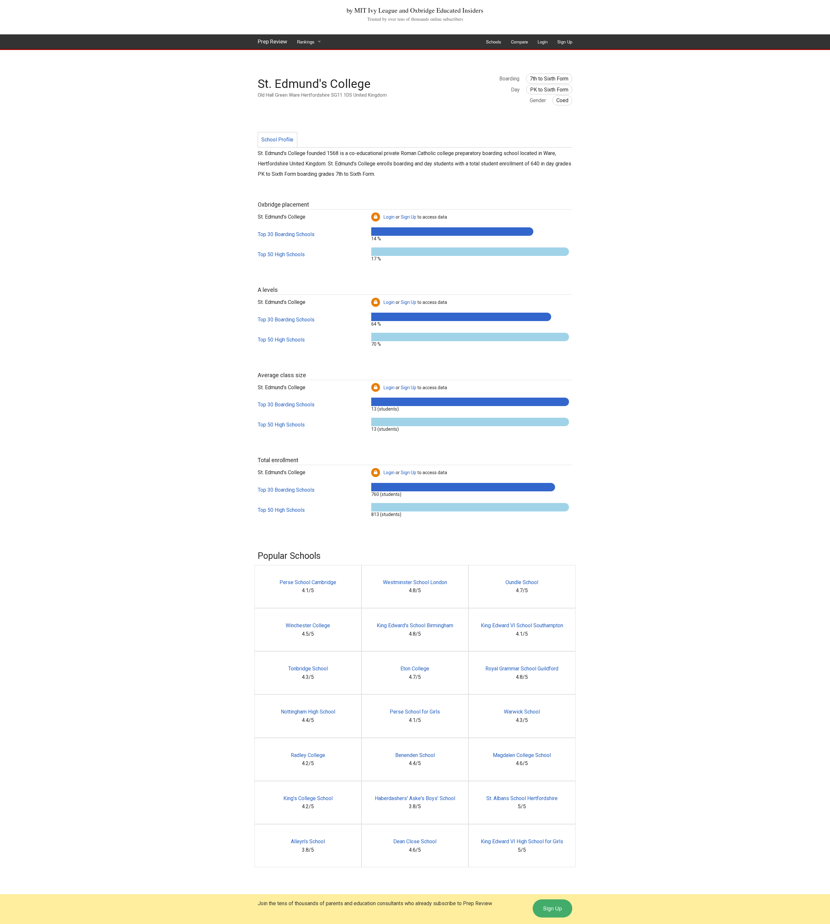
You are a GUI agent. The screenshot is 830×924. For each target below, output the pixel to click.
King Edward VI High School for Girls (522, 841)
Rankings (305, 42)
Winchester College (308, 625)
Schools (493, 42)
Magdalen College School (522, 755)
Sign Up (564, 42)
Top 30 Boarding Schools (286, 234)
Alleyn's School (308, 841)
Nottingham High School (308, 712)
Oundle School (521, 582)
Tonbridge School (308, 669)
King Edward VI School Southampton (522, 625)
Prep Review (272, 41)
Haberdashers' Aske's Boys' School (415, 798)
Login (543, 42)
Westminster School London (415, 582)
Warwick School (522, 712)
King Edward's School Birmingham (415, 625)
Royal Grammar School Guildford (521, 669)
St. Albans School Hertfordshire (522, 798)
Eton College (414, 669)
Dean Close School (414, 841)
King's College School (308, 798)
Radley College (308, 755)
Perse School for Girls (415, 712)
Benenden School (415, 755)
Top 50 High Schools (281, 254)
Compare (519, 42)
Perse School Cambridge (307, 582)
